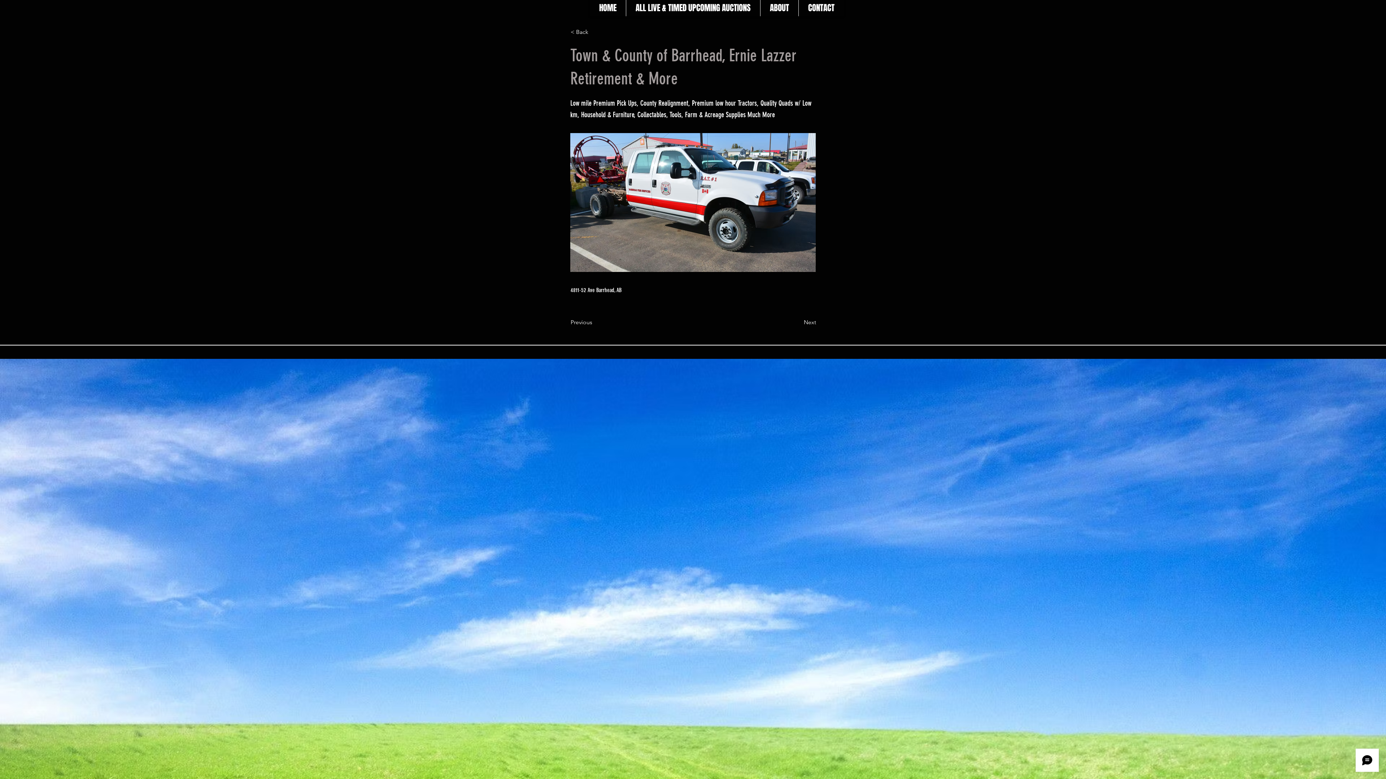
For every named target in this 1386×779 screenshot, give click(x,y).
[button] (594, 32)
